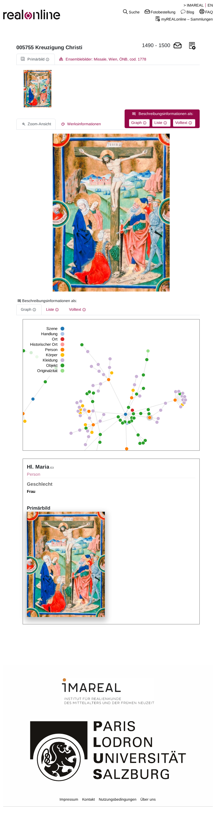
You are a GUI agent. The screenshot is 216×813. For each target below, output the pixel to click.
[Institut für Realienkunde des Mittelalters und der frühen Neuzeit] (108, 691)
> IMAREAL (194, 5)
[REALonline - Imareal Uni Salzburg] (36, 12)
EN (210, 5)
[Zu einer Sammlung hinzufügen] (192, 46)
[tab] (35, 59)
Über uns (148, 799)
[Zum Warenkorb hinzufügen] (177, 46)
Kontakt (88, 799)
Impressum (69, 799)
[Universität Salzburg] (108, 751)
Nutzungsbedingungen (117, 799)
